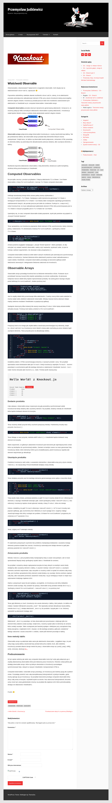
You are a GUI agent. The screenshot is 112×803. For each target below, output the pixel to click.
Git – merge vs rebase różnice (92, 65)
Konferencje (86, 174)
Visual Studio (86, 179)
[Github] (86, 54)
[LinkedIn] (82, 54)
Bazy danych (87, 123)
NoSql (89, 177)
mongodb (99, 174)
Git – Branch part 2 (89, 73)
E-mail (10, 760)
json (96, 172)
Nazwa (10, 754)
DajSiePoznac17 (88, 125)
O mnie (20, 34)
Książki (93, 174)
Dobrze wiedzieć (88, 127)
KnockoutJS (12, 701)
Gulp (101, 170)
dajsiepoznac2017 (87, 167)
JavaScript (27, 706)
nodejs (85, 140)
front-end (20, 706)
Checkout (29, 387)
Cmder (97, 165)
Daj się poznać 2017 (33, 34)
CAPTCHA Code (28, 777)
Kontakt (55, 34)
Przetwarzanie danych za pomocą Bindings (58, 711)
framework (11, 706)
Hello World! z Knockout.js (17, 711)
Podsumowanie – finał (89, 155)
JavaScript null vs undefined (94, 98)
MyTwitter (86, 137)
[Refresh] (19, 771)
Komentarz (12, 727)
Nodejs (84, 177)
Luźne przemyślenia (89, 132)
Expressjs (97, 167)
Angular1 (85, 120)
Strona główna (10, 34)
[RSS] (89, 54)
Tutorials (45, 34)
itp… (26, 649)
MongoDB (86, 135)
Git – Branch (87, 75)
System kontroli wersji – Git (91, 144)
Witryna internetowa (14, 765)
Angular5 (91, 165)
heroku (84, 172)
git (98, 170)
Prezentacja (96, 177)
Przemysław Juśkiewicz (25, 9)
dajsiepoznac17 (88, 151)
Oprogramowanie (88, 142)
